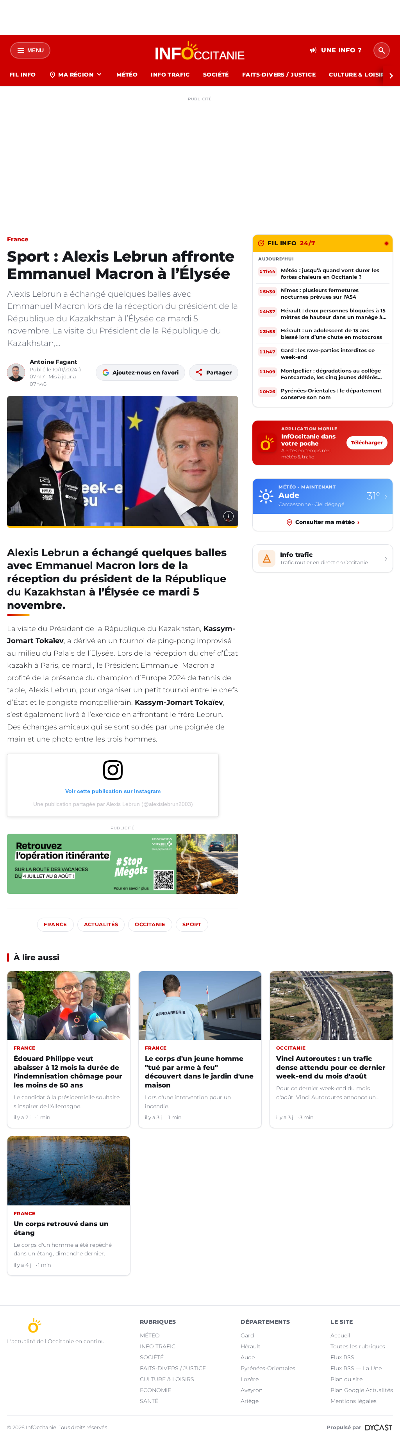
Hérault (251, 1346)
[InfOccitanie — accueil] (200, 50)
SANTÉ (149, 1401)
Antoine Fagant (53, 361)
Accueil (340, 1335)
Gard (247, 1335)
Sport (192, 924)
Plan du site (346, 1379)
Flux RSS (342, 1357)
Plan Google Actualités (361, 1390)
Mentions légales (353, 1401)
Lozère (250, 1379)
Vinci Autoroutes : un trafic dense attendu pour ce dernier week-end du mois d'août (331, 1067)
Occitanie (150, 924)
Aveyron (251, 1390)
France (18, 239)
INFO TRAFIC (170, 74)
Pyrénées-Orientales (268, 1368)
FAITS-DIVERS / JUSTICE (279, 74)
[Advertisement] (200, 159)
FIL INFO (22, 74)
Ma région (76, 74)
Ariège (250, 1401)
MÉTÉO (127, 74)
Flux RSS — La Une (356, 1368)
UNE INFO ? (336, 50)
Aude (248, 1357)
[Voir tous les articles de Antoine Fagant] (16, 373)
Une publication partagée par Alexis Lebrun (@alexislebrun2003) (113, 804)
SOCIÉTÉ (216, 74)
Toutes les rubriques (357, 1346)
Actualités (101, 924)
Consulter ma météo (327, 522)
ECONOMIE (155, 1390)
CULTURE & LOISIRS (359, 74)
